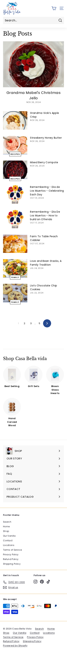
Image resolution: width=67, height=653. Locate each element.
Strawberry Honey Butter (46, 138)
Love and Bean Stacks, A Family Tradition (45, 263)
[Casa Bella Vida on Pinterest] (42, 581)
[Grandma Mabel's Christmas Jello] (33, 64)
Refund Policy (10, 559)
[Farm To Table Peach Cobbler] (15, 244)
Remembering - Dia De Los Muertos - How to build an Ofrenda (45, 215)
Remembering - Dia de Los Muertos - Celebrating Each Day (47, 190)
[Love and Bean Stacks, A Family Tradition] (15, 268)
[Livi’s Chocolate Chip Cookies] (15, 293)
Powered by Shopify (15, 645)
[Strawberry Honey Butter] (15, 145)
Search (7, 521)
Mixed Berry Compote (44, 162)
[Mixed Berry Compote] (15, 170)
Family (15, 277)
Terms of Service (12, 549)
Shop (6, 531)
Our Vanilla (9, 535)
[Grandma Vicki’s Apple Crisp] (15, 120)
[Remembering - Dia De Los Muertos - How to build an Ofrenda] (15, 219)
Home (6, 526)
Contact (8, 540)
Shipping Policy (12, 563)
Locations (8, 545)
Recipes (15, 154)
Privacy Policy (11, 554)
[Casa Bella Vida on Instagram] (35, 581)
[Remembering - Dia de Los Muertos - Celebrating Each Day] (15, 194)
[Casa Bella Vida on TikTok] (48, 581)
